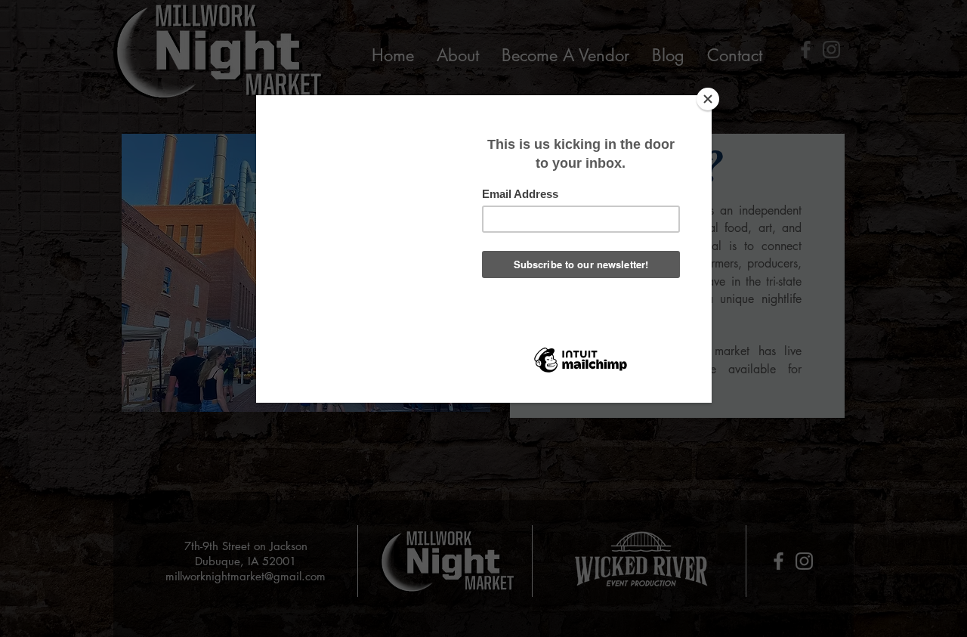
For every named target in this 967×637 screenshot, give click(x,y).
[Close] (708, 99)
